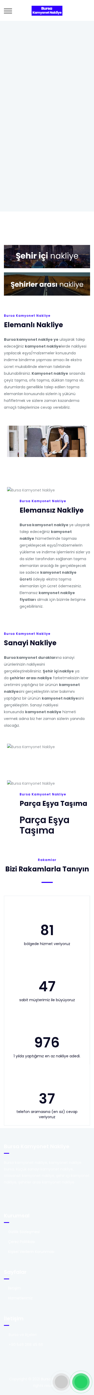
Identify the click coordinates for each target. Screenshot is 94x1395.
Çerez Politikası (21, 1241)
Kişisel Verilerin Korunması (31, 1251)
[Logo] (47, 10)
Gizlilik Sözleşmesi (24, 1231)
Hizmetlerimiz (20, 1298)
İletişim (14, 1288)
